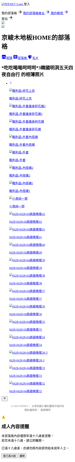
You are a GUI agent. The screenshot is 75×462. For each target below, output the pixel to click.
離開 (22, 455)
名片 (35, 58)
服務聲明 (46, 409)
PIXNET (23, 406)
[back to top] (5, 398)
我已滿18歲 (9, 455)
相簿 (9, 58)
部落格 (23, 58)
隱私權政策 (30, 409)
